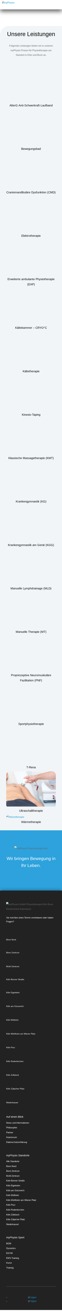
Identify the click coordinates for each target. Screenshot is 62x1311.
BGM (8, 1243)
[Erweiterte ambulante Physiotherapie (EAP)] (31, 258)
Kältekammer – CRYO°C (31, 327)
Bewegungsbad (31, 148)
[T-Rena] (31, 746)
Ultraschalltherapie (31, 810)
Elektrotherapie (31, 235)
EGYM (9, 1253)
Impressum (11, 1137)
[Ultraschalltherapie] (31, 789)
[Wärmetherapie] (31, 817)
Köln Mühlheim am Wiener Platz (20, 1034)
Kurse (9, 1263)
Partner (9, 1132)
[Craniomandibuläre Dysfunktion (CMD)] (31, 171)
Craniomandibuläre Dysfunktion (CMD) (31, 192)
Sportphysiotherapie (31, 723)
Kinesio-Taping (31, 414)
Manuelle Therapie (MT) (31, 631)
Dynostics (11, 1248)
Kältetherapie (31, 371)
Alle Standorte (12, 1161)
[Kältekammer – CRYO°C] (31, 306)
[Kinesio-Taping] (31, 393)
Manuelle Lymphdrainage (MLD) (31, 588)
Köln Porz (10, 1047)
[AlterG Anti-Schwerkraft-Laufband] (31, 84)
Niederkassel (12, 1102)
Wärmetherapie (31, 822)
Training (10, 1267)
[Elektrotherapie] (31, 214)
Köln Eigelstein (13, 992)
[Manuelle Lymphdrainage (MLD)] (31, 567)
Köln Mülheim (12, 1020)
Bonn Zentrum (12, 952)
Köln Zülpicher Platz (15, 1089)
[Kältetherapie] (31, 350)
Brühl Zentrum (12, 966)
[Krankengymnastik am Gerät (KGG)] (31, 523)
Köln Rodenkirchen (15, 1061)
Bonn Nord (11, 939)
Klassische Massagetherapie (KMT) (31, 458)
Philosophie (11, 1127)
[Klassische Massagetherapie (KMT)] (31, 437)
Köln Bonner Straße (15, 979)
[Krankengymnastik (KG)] (31, 480)
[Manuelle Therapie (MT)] (31, 610)
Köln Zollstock (12, 1075)
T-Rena (31, 767)
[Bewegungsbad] (31, 127)
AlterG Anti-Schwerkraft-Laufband (31, 105)
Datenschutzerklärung (16, 1142)
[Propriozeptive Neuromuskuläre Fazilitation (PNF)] (31, 654)
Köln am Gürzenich (15, 1006)
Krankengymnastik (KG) (31, 501)
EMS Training (12, 1258)
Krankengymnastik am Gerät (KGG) (31, 545)
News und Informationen (17, 1123)
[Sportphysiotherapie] (31, 702)
